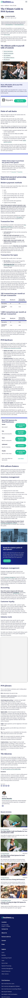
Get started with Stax (21, 432)
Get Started (21, 445)
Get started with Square (21, 425)
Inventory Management (7, 968)
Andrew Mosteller (10, 16)
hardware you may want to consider (12, 348)
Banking (3, 955)
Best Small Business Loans (8, 983)
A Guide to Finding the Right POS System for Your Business (13, 903)
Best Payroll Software (7, 991)
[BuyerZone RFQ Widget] (14, 659)
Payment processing (8, 53)
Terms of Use (13, 171)
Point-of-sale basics (8, 51)
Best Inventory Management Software (11, 986)
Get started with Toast (21, 439)
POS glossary (7, 59)
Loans (3, 952)
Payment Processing (6, 966)
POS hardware (7, 55)
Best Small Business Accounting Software (11, 989)
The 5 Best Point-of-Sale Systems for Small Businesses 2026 (13, 856)
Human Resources (6, 971)
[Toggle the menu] (26, 2)
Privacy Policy (20, 171)
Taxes (3, 960)
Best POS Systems (6, 997)
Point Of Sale (13, 5)
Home (2, 5)
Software (7, 5)
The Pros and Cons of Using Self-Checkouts (13, 879)
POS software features (9, 57)
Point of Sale (5, 963)
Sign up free (20, 100)
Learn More (21, 458)
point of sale (7, 34)
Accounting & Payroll (6, 958)
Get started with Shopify (21, 452)
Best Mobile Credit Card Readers (9, 994)
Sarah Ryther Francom (6, 900)
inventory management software (9, 522)
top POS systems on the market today (12, 769)
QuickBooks (16, 592)
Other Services (5, 974)
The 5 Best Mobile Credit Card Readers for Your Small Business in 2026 (14, 831)
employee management (10, 577)
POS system (19, 217)
